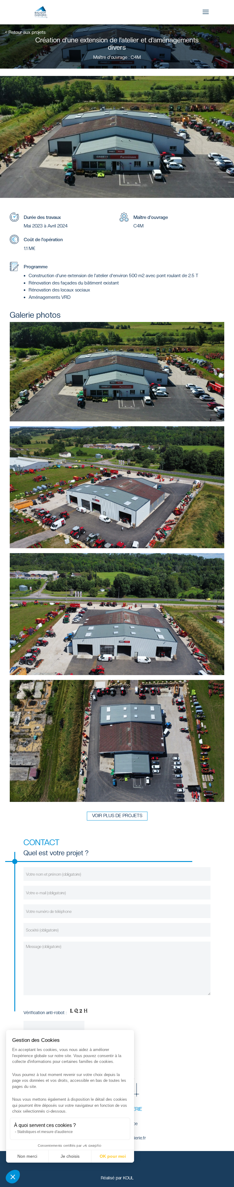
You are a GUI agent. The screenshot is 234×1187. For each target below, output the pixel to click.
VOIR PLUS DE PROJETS (117, 815)
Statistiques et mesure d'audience (45, 1132)
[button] (12, 1176)
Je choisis (70, 1156)
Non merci (27, 1156)
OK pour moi (113, 1156)
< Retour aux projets (25, 32)
